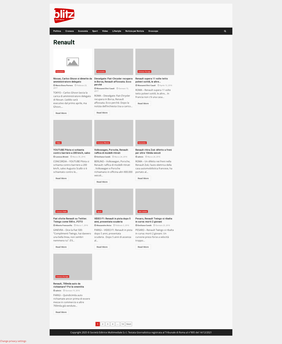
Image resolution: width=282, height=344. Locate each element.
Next (128, 324)
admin (140, 157)
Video (105, 31)
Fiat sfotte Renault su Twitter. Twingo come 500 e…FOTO (72, 202)
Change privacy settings (13, 341)
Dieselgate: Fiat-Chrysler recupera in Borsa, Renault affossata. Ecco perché (113, 62)
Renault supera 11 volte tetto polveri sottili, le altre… (154, 62)
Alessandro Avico (103, 225)
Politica (57, 31)
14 (122, 324)
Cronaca (69, 31)
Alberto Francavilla (64, 225)
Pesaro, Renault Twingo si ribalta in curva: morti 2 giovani (154, 202)
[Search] (225, 31)
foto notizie (143, 211)
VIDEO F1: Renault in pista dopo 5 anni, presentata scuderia (113, 202)
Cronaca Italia (61, 211)
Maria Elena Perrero (64, 85)
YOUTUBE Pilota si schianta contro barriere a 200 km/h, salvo (72, 133)
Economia (83, 31)
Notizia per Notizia (134, 31)
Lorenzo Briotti (62, 157)
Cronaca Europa (144, 72)
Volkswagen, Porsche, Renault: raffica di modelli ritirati (113, 133)
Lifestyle (116, 31)
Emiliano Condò (103, 157)
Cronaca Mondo (103, 143)
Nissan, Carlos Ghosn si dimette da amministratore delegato (72, 62)
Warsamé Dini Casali (105, 88)
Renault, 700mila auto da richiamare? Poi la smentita (72, 267)
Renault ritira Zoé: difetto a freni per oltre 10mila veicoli (154, 133)
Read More (61, 113)
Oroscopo (153, 31)
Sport (95, 31)
